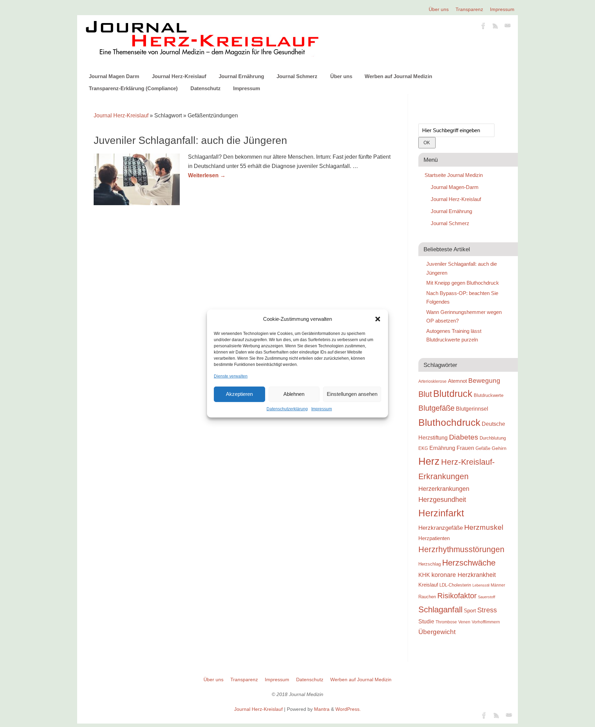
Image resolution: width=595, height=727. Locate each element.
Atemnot (457, 381)
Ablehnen (293, 394)
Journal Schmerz (296, 76)
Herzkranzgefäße (440, 528)
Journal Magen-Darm (455, 187)
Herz (429, 461)
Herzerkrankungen (443, 488)
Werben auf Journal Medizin (398, 76)
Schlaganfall (440, 609)
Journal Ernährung (241, 76)
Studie (426, 621)
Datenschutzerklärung (287, 409)
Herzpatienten (434, 538)
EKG (423, 448)
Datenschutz (205, 88)
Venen (464, 622)
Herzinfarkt (441, 513)
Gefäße (483, 448)
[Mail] (507, 26)
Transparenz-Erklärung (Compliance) (133, 88)
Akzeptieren (239, 394)
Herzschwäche (468, 562)
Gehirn (499, 448)
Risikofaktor (457, 595)
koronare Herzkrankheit (463, 574)
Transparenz (469, 9)
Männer (498, 585)
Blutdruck (452, 394)
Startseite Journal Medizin (454, 175)
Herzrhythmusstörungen (461, 549)
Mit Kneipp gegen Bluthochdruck (462, 283)
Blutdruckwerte (488, 395)
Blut (425, 394)
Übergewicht (437, 631)
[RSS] (495, 26)
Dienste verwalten (231, 375)
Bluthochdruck (449, 422)
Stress (487, 610)
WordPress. (348, 709)
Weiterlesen (207, 175)
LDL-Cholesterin (455, 585)
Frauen (465, 448)
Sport (470, 610)
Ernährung (442, 448)
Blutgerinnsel (472, 408)
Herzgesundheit (442, 499)
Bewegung (484, 380)
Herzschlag (429, 564)
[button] (377, 319)
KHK (424, 575)
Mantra (322, 709)
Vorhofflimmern (486, 622)
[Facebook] (483, 26)
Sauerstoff (486, 597)
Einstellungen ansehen (352, 394)
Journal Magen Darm (114, 76)
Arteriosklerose (432, 381)
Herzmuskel (483, 527)
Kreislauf (428, 585)
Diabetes (463, 437)
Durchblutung (493, 438)
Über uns (439, 9)
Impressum (321, 409)
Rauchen (427, 596)
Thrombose (446, 622)
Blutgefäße (436, 408)
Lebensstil (480, 585)
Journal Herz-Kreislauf (179, 76)
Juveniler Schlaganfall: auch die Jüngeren (190, 140)
